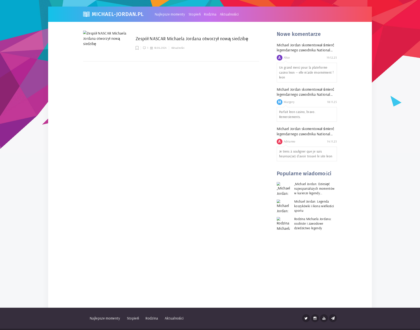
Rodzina (210, 14)
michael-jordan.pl (118, 14)
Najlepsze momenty (170, 14)
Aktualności (229, 14)
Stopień (195, 14)
